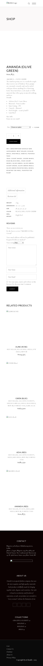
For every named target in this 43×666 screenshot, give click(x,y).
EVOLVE (30, 151)
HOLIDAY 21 (21, 623)
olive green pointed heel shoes (20, 168)
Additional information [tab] (16, 190)
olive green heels (26, 165)
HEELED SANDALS (13, 403)
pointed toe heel (13, 170)
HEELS (8, 153)
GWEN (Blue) (22, 398)
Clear (36, 127)
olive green (17, 163)
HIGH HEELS (31, 403)
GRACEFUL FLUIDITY (26, 401)
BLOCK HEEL (22, 349)
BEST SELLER (21, 151)
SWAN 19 (21, 629)
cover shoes (28, 158)
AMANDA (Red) (21, 506)
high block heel (13, 161)
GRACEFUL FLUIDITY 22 (21, 620)
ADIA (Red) (21, 452)
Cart (8, 646)
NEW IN (24, 153)
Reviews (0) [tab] (12, 196)
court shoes (16, 158)
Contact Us (10, 649)
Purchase (14, 141)
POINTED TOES (19, 406)
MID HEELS (16, 153)
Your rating (10, 243)
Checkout (9, 652)
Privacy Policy (11, 657)
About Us (9, 655)
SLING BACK (30, 406)
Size (8, 127)
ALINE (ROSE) (21, 347)
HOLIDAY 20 (21, 626)
